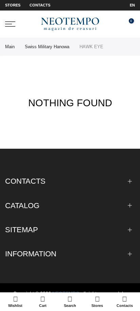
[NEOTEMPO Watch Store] (70, 24)
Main (10, 46)
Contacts (40, 5)
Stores (12, 5)
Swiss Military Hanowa (47, 46)
